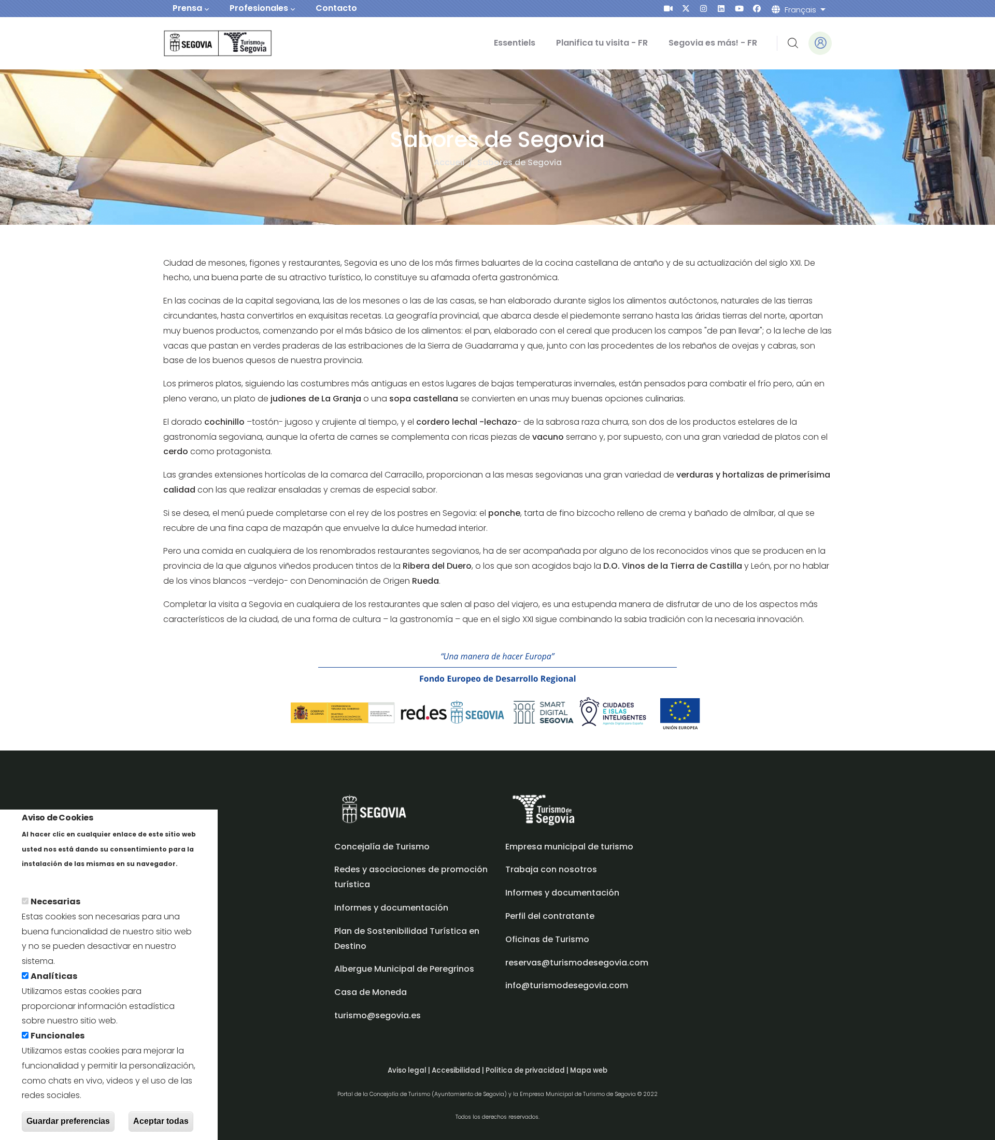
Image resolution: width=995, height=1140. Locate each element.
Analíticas (54, 976)
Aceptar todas (161, 1121)
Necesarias (55, 901)
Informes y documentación (562, 893)
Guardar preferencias (68, 1121)
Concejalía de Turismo (382, 847)
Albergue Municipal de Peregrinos (404, 969)
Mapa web (588, 1070)
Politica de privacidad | (528, 1070)
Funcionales (57, 1036)
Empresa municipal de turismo (569, 847)
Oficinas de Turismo (547, 939)
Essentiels (514, 43)
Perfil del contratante (549, 916)
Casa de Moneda (370, 992)
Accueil (449, 162)
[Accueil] (203, 43)
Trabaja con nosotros (551, 869)
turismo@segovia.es (377, 1015)
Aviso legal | (410, 1070)
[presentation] (668, 8)
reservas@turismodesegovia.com (576, 963)
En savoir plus (50, 878)
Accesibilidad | (459, 1070)
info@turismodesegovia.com (566, 985)
